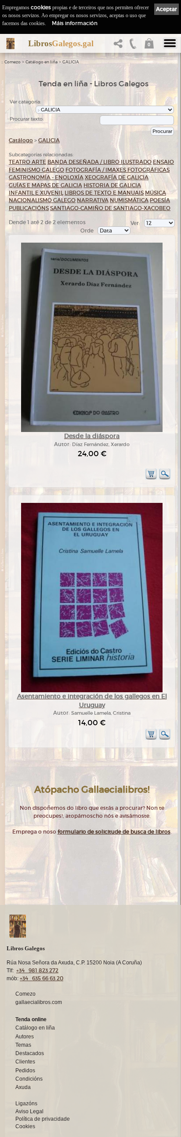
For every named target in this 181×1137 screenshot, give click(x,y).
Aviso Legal (29, 1111)
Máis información (75, 23)
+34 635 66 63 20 (41, 978)
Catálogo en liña (41, 62)
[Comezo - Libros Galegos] (10, 44)
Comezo (12, 62)
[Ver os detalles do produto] (165, 478)
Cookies (25, 1126)
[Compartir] (119, 46)
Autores (24, 1036)
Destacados (29, 1053)
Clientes (25, 1061)
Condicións (29, 1079)
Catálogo (21, 140)
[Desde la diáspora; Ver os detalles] (92, 430)
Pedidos (25, 1070)
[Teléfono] (133, 46)
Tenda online (31, 1019)
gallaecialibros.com (38, 1002)
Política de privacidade (42, 1119)
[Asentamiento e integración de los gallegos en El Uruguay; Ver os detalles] (92, 691)
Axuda (23, 1087)
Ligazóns (26, 1103)
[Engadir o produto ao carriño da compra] (151, 478)
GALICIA (70, 62)
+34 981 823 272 (37, 970)
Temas (23, 1045)
